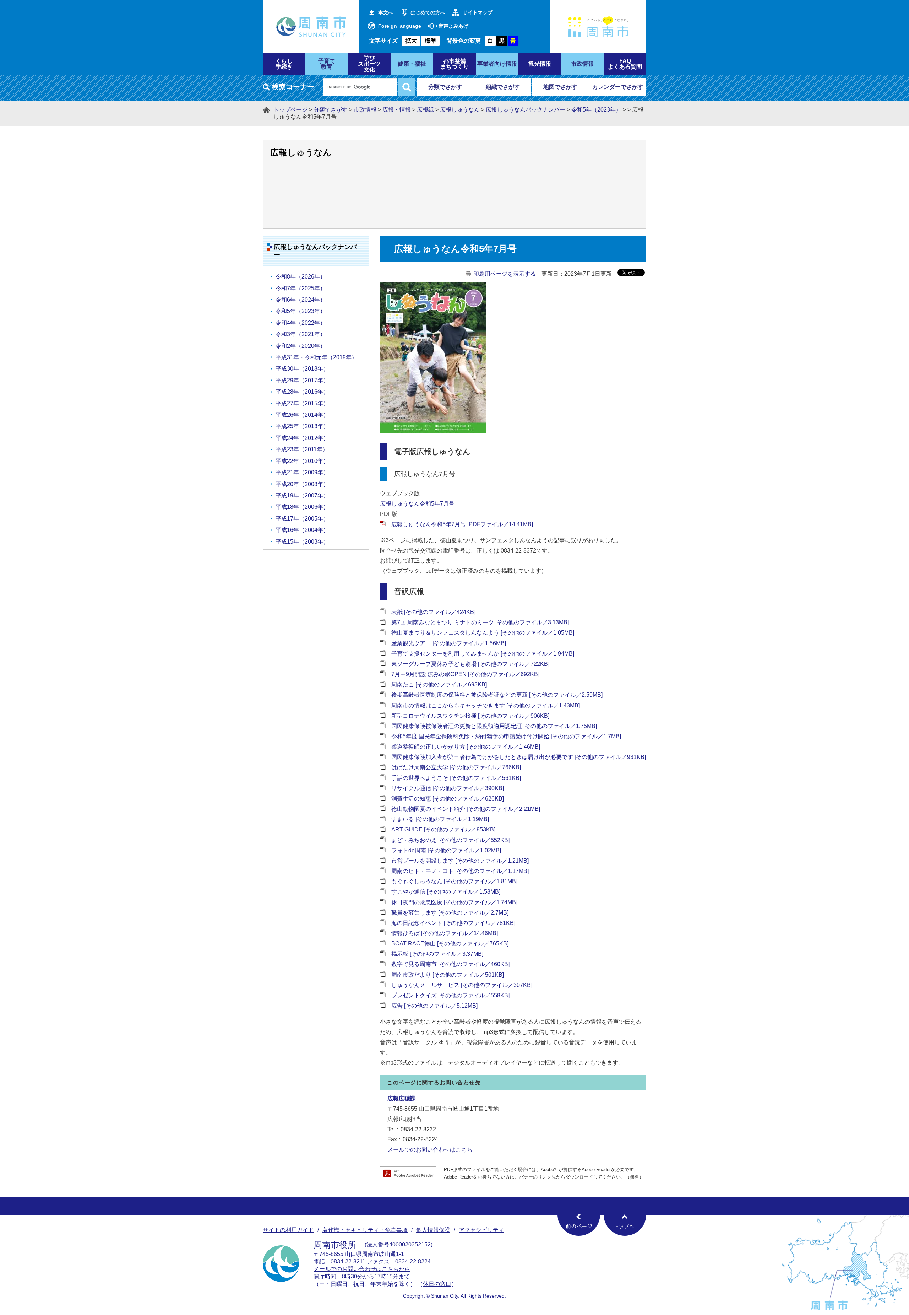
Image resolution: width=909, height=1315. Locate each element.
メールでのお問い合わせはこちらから (362, 1269)
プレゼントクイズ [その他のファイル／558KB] (450, 995)
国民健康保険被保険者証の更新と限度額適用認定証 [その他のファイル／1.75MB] (494, 726)
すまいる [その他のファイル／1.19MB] (440, 819)
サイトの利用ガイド (288, 1230)
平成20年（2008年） (302, 484)
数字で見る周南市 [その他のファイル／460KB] (450, 964)
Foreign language (399, 26)
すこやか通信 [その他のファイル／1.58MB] (445, 892)
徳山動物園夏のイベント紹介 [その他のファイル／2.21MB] (465, 809)
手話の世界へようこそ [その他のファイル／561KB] (456, 778)
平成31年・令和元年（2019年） (316, 357)
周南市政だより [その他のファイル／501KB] (447, 975)
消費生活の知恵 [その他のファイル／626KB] (447, 799)
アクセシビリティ (481, 1230)
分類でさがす (445, 87)
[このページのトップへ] (625, 1225)
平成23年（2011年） (302, 449)
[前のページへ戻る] (578, 1225)
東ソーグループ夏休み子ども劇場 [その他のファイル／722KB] (470, 664)
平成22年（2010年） (302, 461)
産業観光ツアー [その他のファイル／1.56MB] (448, 643)
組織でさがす (503, 87)
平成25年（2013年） (302, 426)
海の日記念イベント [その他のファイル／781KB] (453, 923)
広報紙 (425, 110)
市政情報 (365, 110)
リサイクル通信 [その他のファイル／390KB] (447, 788)
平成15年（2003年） (302, 542)
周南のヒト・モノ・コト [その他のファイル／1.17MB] (460, 871)
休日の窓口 (437, 1284)
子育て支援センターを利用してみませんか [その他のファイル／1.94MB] (482, 654)
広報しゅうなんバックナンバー (525, 110)
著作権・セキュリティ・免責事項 (365, 1230)
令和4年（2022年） (301, 323)
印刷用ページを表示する (504, 274)
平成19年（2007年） (302, 495)
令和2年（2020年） (301, 346)
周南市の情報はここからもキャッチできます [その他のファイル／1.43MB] (485, 705)
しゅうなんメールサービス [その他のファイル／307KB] (461, 985)
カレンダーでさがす (617, 87)
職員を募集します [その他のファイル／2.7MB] (449, 913)
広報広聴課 (401, 1098)
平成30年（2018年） (302, 369)
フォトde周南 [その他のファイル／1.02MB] (446, 850)
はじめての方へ (427, 12)
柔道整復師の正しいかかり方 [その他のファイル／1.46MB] (465, 747)
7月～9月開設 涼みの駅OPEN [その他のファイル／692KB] (465, 674)
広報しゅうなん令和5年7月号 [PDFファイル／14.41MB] (462, 524)
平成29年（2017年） (302, 380)
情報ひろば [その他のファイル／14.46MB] (444, 933)
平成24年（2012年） (302, 438)
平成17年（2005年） (302, 519)
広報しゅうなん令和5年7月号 (417, 504)
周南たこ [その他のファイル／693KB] (439, 684)
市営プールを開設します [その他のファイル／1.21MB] (460, 861)
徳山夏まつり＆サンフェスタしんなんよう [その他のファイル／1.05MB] (482, 633)
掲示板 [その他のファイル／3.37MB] (437, 954)
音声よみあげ (453, 26)
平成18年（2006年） (302, 507)
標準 (430, 41)
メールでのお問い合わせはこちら (430, 1150)
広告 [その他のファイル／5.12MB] (434, 1006)
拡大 (411, 41)
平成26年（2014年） (302, 415)
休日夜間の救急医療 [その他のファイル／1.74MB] (454, 902)
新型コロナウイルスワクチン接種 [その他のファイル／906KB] (470, 716)
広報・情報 (396, 110)
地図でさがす (560, 87)
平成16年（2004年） (302, 530)
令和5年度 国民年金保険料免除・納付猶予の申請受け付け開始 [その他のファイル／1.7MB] (506, 736)
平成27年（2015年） (302, 403)
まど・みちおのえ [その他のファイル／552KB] (450, 840)
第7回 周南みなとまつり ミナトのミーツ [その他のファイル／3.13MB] (480, 622)
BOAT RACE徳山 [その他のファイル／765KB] (449, 944)
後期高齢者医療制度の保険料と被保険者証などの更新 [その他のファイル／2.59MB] (497, 695)
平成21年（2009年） (302, 472)
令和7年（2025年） (301, 288)
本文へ (385, 12)
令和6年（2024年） (301, 300)
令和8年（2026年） (301, 277)
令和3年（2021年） (301, 334)
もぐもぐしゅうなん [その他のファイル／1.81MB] (454, 881)
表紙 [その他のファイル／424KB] (433, 612)
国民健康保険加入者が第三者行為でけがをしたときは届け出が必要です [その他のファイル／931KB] (518, 757)
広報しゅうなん (460, 110)
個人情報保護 (433, 1230)
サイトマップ (477, 12)
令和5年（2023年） (596, 110)
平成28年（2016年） (302, 392)
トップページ (290, 110)
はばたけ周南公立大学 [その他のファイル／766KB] (456, 767)
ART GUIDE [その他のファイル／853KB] (443, 829)
